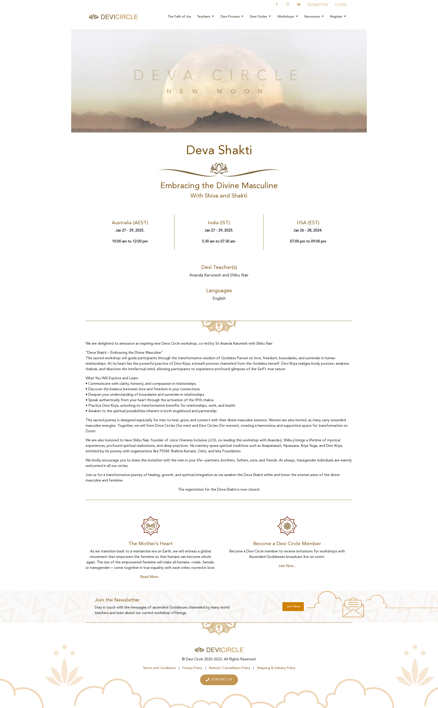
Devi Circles (259, 16)
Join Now (293, 606)
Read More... (150, 577)
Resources (313, 16)
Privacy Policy (192, 668)
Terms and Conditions (159, 668)
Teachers (204, 16)
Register (336, 16)
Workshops (286, 16)
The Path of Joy (179, 16)
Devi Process (231, 16)
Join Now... (287, 566)
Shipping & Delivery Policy (276, 668)
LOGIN (340, 5)
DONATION (318, 5)
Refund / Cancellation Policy (229, 668)
